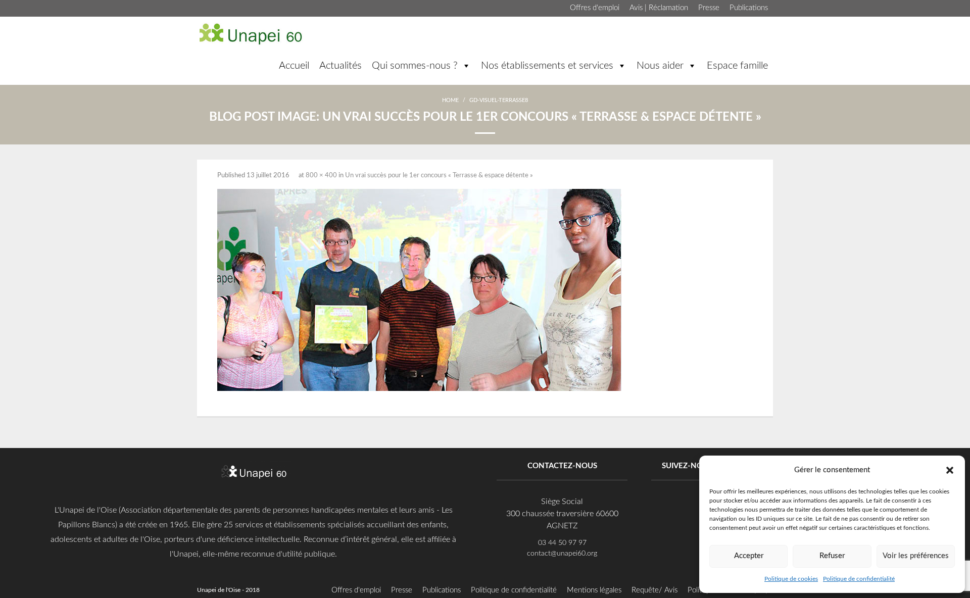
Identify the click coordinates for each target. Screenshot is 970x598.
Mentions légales (594, 590)
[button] (950, 470)
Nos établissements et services (547, 66)
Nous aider (660, 66)
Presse (708, 8)
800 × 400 (321, 175)
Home (450, 100)
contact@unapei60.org (562, 553)
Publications (749, 8)
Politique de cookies (791, 579)
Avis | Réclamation (658, 8)
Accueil (294, 66)
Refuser (832, 556)
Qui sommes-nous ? (415, 66)
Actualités (340, 66)
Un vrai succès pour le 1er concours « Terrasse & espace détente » (439, 175)
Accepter (748, 556)
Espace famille (737, 66)
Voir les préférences (916, 556)
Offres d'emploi (594, 8)
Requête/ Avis (654, 590)
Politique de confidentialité (859, 579)
